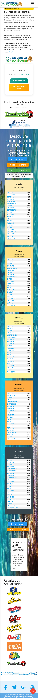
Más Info (10, 52)
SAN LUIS (10, 216)
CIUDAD (10, 192)
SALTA (9, 219)
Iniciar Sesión (20, 80)
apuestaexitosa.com (26, 696)
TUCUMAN (10, 223)
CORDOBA (10, 197)
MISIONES (10, 229)
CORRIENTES (12, 210)
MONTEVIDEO (12, 201)
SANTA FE (10, 199)
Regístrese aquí (24, 74)
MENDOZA (10, 205)
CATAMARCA (11, 232)
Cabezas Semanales (19, 170)
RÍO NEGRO (11, 238)
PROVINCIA (11, 195)
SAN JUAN (10, 234)
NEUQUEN (10, 214)
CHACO (9, 212)
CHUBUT (10, 225)
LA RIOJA (10, 236)
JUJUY (9, 221)
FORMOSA (10, 227)
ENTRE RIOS (11, 203)
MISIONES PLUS (12, 508)
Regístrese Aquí (20, 87)
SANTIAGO (11, 208)
